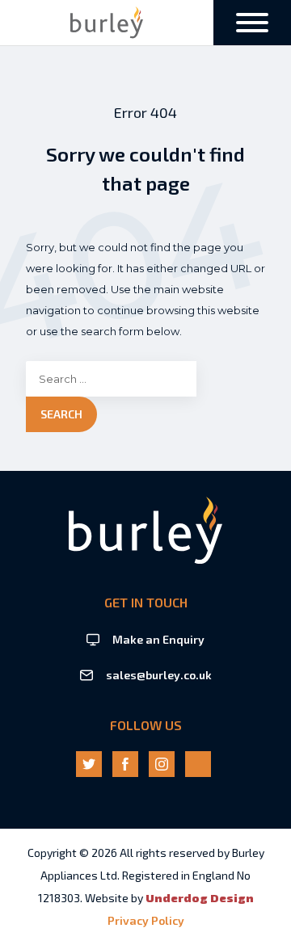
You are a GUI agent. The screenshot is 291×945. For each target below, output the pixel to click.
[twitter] (89, 764)
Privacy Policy (146, 920)
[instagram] (162, 764)
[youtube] (198, 764)
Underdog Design (200, 898)
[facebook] (125, 764)
